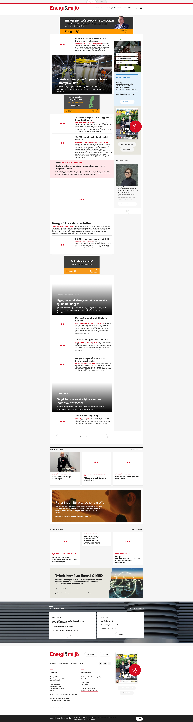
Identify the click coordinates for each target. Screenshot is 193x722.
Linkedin (105, 663)
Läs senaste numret (127, 144)
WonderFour (60, 707)
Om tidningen (118, 13)
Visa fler (72, 636)
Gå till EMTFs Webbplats (137, 608)
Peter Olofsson (86, 679)
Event (124, 8)
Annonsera (128, 13)
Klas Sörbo (84, 684)
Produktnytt (117, 8)
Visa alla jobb (127, 101)
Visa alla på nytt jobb (127, 203)
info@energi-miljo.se (57, 688)
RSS (109, 663)
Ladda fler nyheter (82, 437)
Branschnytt (109, 8)
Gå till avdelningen (136, 449)
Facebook (100, 663)
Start (97, 8)
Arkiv (129, 8)
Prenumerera (108, 13)
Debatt (102, 8)
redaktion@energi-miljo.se (89, 690)
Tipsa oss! (99, 13)
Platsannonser (138, 13)
